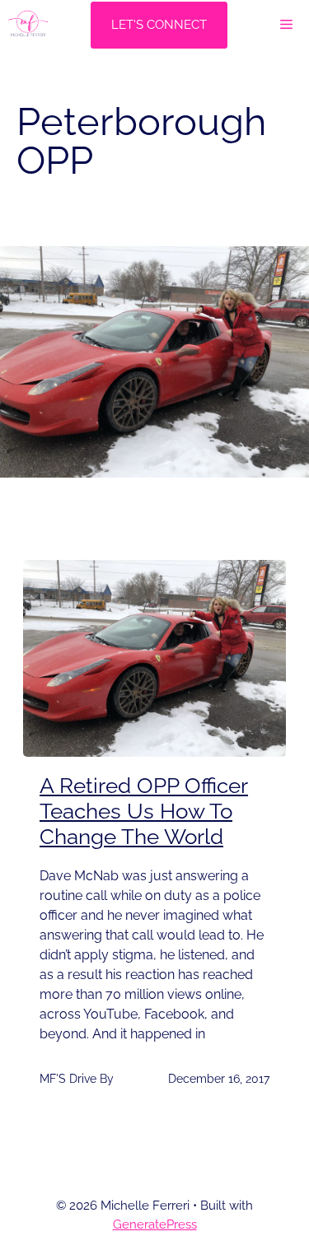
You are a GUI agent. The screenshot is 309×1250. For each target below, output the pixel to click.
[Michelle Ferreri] (28, 24)
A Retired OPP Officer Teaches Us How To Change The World (144, 811)
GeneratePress (155, 1224)
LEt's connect (159, 24)
